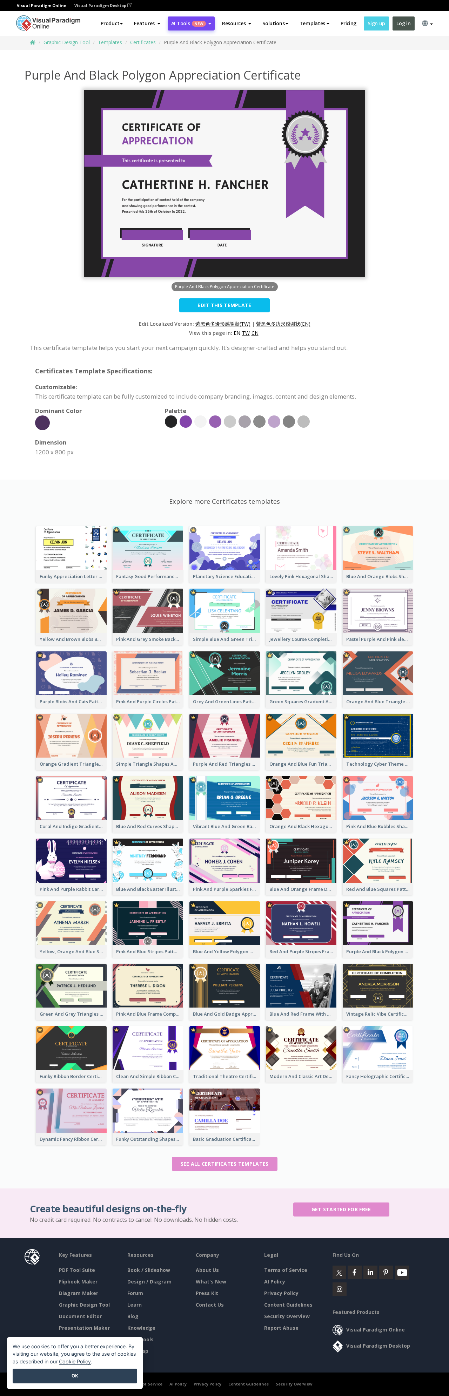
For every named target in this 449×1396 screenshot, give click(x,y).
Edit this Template (224, 305)
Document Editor (80, 1316)
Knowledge (141, 1327)
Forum (135, 1293)
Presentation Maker (84, 1327)
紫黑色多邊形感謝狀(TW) (222, 323)
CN (255, 333)
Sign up (376, 23)
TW (246, 333)
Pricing (348, 23)
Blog (133, 1316)
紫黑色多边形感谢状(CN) (283, 323)
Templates (110, 42)
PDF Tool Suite (77, 1270)
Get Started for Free (341, 1209)
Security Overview (287, 1316)
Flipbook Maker (78, 1281)
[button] (147, 23)
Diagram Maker (78, 1293)
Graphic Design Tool (66, 42)
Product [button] (110, 23)
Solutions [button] (273, 23)
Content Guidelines (288, 1304)
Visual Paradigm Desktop (100, 5)
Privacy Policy (281, 1293)
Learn (134, 1304)
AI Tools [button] (187, 23)
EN (237, 333)
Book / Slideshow (148, 1270)
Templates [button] (312, 23)
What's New (211, 1281)
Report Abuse (281, 1327)
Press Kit (207, 1293)
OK (75, 1375)
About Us (207, 1270)
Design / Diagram (149, 1281)
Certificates (143, 42)
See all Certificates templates (225, 1163)
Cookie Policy (75, 1361)
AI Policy (274, 1281)
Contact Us (210, 1304)
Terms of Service (285, 1270)
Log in (403, 23)
